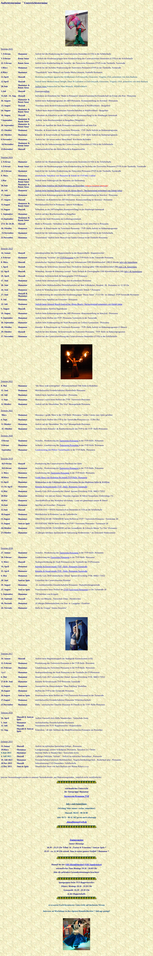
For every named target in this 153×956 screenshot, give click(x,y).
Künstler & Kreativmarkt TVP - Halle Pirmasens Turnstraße (61, 487)
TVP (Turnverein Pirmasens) (75, 589)
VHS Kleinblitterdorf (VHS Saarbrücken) (83, 864)
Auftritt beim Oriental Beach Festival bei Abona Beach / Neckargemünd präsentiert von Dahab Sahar (78, 304)
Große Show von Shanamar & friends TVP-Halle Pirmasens (61, 477)
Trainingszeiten (76, 840)
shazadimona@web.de (77, 822)
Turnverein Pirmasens (69, 440)
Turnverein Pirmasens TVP (76, 796)
